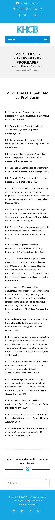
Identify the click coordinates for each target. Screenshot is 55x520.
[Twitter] (24, 15)
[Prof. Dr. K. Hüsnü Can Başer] (27, 29)
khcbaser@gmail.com (28, 3)
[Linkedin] (30, 15)
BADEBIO (20, 8)
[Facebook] (19, 15)
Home (13, 66)
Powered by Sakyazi (27, 504)
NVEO (31, 8)
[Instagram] (35, 15)
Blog (40, 8)
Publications (24, 66)
